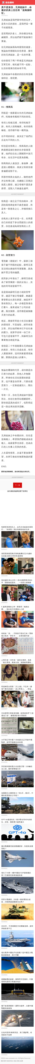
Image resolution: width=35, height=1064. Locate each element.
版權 (21, 1061)
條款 (15, 1061)
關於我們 (3, 1061)
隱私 (18, 1061)
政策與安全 (10, 1061)
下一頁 (17, 485)
